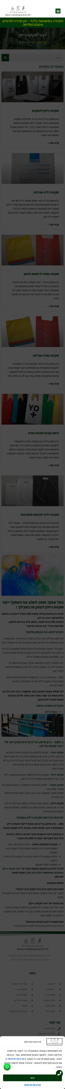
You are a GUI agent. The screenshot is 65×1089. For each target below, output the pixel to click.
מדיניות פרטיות (16, 1059)
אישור (32, 1077)
